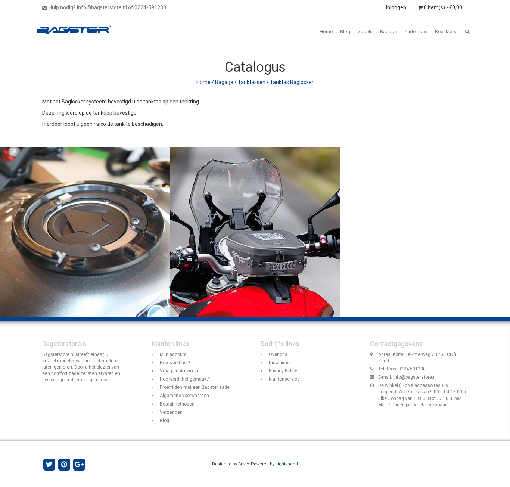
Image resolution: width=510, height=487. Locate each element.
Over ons (278, 354)
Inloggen (396, 7)
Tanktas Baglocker (292, 82)
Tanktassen (251, 82)
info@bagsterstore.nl (415, 377)
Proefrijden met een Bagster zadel (195, 387)
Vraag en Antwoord (179, 370)
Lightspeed (287, 464)
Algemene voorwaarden (184, 395)
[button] (467, 32)
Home (326, 31)
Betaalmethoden (177, 404)
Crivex (244, 464)
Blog (345, 31)
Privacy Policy (283, 370)
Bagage (388, 31)
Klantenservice (284, 379)
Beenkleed (446, 31)
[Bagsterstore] (77, 24)
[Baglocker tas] (255, 232)
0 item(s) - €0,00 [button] (442, 7)
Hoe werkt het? (175, 362)
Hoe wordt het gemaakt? (185, 379)
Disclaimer (280, 362)
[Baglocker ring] (85, 232)
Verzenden (171, 412)
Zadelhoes (415, 31)
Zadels (365, 31)
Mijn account (173, 354)
